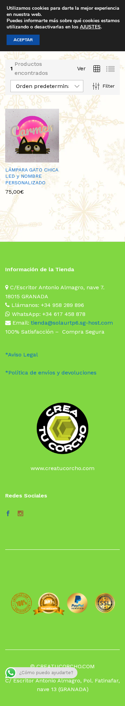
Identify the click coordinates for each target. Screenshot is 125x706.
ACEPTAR (23, 40)
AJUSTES (90, 27)
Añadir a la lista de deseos (39, 158)
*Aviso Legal (21, 354)
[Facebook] (8, 514)
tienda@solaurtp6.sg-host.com (72, 322)
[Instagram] (20, 514)
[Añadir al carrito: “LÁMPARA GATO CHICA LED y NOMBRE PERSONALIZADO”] (23, 158)
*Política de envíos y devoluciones (51, 372)
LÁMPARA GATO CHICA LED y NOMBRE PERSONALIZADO (31, 176)
